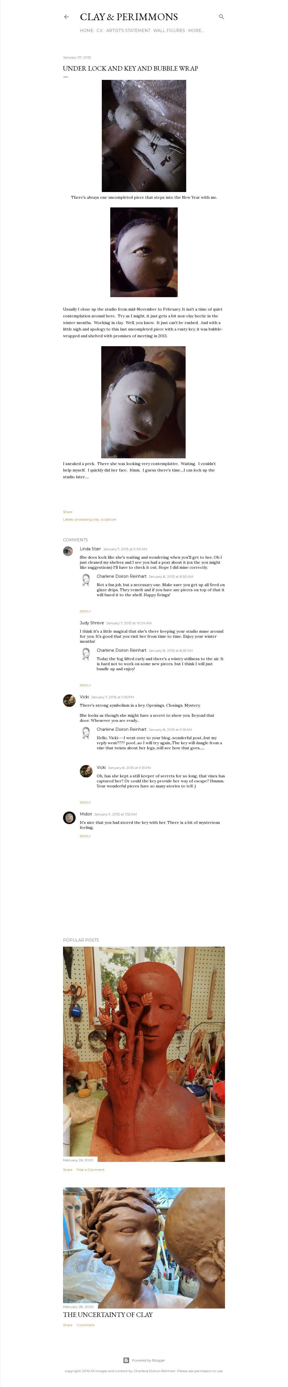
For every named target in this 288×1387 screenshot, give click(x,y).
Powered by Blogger (148, 1360)
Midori (86, 814)
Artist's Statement (128, 30)
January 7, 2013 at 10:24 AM (129, 623)
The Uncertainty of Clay (107, 1314)
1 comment (85, 1325)
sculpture (108, 519)
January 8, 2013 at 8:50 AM (171, 576)
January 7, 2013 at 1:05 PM (112, 697)
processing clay (87, 519)
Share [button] (67, 512)
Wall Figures (169, 30)
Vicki (84, 696)
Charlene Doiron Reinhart (122, 576)
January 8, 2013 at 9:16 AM (170, 729)
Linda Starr (90, 548)
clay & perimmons (129, 16)
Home (86, 30)
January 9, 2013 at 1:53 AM (115, 814)
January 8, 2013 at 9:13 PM (129, 768)
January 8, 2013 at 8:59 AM (171, 650)
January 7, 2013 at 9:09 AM (125, 549)
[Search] (221, 15)
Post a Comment (90, 1170)
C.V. (99, 30)
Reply (85, 611)
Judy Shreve (92, 622)
